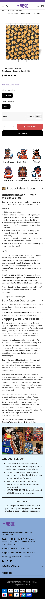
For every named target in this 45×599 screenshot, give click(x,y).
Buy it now (22, 133)
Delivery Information (10, 85)
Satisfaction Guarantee (18, 300)
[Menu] (3, 6)
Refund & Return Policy (27, 422)
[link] (8, 156)
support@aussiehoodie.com (27, 511)
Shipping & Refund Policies (20, 319)
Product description (21, 188)
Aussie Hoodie (29, 582)
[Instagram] (7, 561)
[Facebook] (3, 561)
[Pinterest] (11, 561)
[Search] (7, 5)
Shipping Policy (8, 422)
